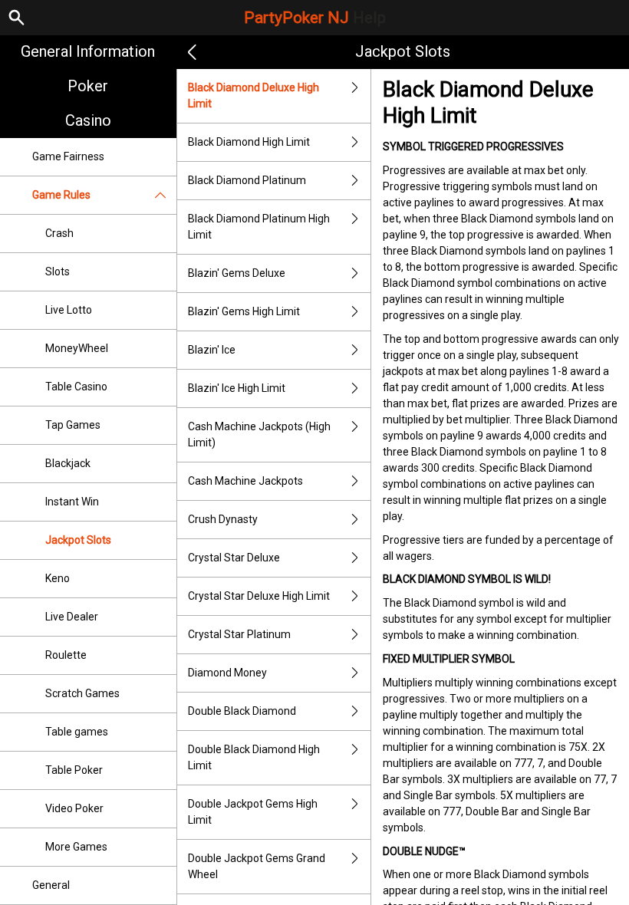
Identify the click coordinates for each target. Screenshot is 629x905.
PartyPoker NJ (315, 17)
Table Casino (76, 386)
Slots (57, 271)
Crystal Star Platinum (239, 634)
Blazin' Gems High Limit (244, 311)
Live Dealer (71, 616)
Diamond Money (227, 672)
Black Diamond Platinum (247, 180)
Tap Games (72, 425)
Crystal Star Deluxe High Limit (259, 596)
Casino (88, 120)
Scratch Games (82, 693)
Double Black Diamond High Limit (254, 757)
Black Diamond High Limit (249, 142)
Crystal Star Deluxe (234, 557)
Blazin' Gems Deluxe (236, 273)
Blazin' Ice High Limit (236, 388)
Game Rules (61, 195)
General (51, 885)
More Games (76, 847)
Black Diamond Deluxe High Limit (253, 95)
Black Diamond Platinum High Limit (259, 226)
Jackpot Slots (78, 540)
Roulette (66, 655)
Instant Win (72, 501)
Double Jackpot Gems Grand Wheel (256, 866)
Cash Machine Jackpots (245, 481)
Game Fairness (68, 156)
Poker (88, 86)
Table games (76, 732)
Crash (59, 233)
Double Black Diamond (242, 711)
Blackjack (68, 463)
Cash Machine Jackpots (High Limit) (259, 434)
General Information (88, 51)
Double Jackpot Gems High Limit (253, 812)
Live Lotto (68, 310)
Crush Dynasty (223, 519)
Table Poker (74, 770)
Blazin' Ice (211, 350)
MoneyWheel (76, 348)
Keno (57, 578)
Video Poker (74, 808)
